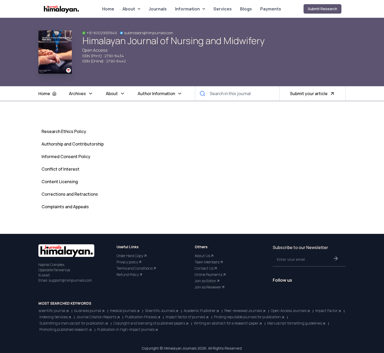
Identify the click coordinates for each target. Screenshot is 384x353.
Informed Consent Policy (66, 156)
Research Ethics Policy (64, 131)
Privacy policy (127, 261)
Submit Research (322, 8)
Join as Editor (205, 280)
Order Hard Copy (130, 255)
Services (222, 9)
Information (187, 9)
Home (108, 9)
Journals (158, 9)
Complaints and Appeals (65, 207)
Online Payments (208, 274)
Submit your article (309, 93)
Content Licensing (60, 181)
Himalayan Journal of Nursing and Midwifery (173, 41)
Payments (270, 9)
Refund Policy (128, 274)
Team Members (207, 261)
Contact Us (204, 268)
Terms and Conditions (135, 268)
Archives (77, 93)
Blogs (246, 9)
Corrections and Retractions (70, 194)
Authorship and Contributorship (73, 144)
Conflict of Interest (60, 169)
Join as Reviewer (208, 287)
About (129, 9)
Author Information (156, 93)
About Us (202, 255)
